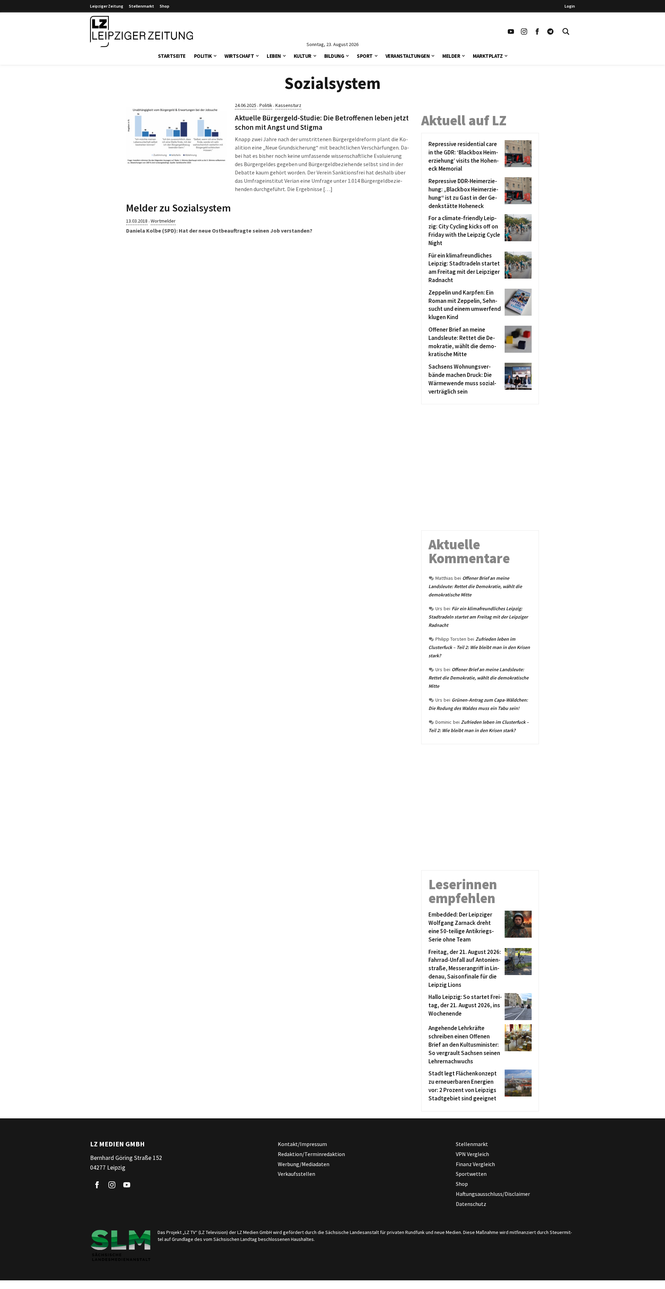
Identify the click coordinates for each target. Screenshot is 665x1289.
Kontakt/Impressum (302, 1144)
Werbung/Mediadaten (303, 1163)
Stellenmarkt (141, 6)
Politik (203, 56)
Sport (365, 56)
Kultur (302, 56)
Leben (274, 56)
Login (570, 6)
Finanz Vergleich (475, 1163)
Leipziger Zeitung (106, 6)
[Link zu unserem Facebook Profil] (537, 31)
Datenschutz (471, 1203)
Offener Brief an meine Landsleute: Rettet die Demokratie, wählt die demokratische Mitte (475, 586)
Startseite (172, 56)
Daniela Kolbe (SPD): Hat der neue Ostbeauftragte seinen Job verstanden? (219, 230)
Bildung (334, 56)
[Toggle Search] (566, 31)
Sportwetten (471, 1173)
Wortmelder (163, 221)
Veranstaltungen (407, 56)
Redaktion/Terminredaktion (311, 1153)
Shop (164, 6)
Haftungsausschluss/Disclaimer (493, 1193)
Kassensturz (288, 105)
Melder (451, 56)
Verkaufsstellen (296, 1173)
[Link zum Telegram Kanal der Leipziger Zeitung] (550, 31)
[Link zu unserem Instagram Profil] (524, 31)
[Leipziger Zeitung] (141, 31)
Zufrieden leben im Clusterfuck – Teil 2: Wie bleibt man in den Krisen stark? (479, 647)
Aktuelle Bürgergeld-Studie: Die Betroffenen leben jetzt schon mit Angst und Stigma (322, 123)
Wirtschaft (239, 56)
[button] (215, 55)
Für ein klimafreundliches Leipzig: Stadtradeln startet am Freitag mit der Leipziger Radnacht (478, 616)
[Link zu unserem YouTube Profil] (510, 31)
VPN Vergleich (472, 1153)
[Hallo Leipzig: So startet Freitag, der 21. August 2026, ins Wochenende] (517, 1006)
